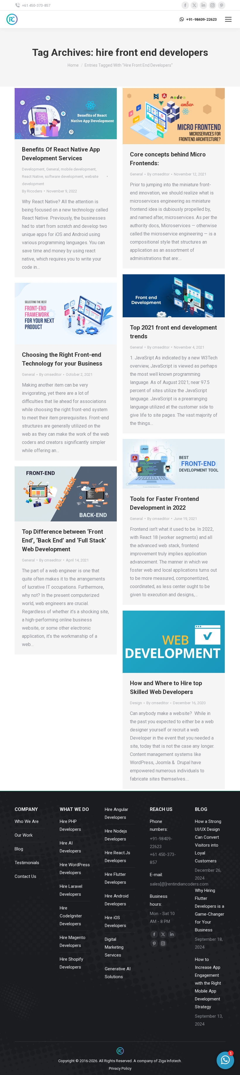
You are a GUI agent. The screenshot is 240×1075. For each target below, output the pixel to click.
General (52, 169)
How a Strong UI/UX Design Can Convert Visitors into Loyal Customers (208, 841)
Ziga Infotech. (170, 1061)
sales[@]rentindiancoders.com (179, 884)
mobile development (78, 169)
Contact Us (25, 876)
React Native (32, 176)
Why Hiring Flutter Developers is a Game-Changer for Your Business (209, 910)
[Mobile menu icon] (228, 19)
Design (136, 703)
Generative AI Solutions (118, 972)
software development (64, 176)
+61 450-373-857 (36, 5)
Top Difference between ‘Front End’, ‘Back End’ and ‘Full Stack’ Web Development (64, 540)
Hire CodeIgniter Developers (71, 915)
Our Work (23, 835)
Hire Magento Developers (72, 941)
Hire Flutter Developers (115, 878)
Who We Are (27, 821)
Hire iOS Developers (115, 921)
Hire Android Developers (116, 900)
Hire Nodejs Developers (116, 835)
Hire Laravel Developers (71, 890)
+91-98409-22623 (201, 19)
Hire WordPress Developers (75, 868)
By (32, 191)
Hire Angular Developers (116, 813)
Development (33, 169)
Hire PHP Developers (70, 825)
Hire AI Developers (70, 847)
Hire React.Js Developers (117, 856)
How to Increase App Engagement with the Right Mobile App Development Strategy (208, 983)
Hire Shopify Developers (71, 963)
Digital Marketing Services (114, 947)
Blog (19, 849)
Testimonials (27, 862)
